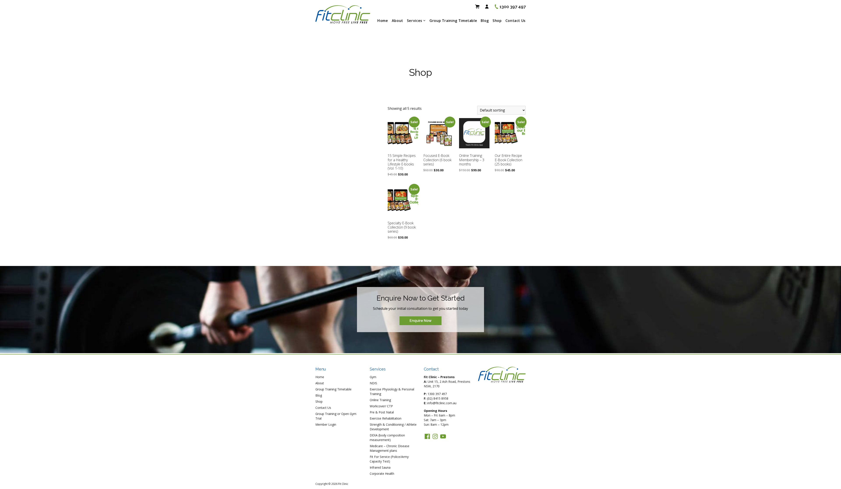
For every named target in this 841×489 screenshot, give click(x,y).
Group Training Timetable (453, 20)
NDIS (373, 383)
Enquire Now (420, 321)
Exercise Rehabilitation (385, 418)
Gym (373, 377)
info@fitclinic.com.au (441, 403)
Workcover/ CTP (381, 406)
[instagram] (435, 436)
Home (382, 20)
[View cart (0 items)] (477, 7)
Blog (485, 20)
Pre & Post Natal (382, 412)
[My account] (487, 7)
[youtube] (443, 436)
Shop (497, 20)
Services (414, 20)
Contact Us (515, 20)
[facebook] (427, 436)
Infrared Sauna (380, 467)
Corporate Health (382, 473)
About (397, 20)
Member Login (325, 424)
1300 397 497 (437, 394)
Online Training (380, 400)
